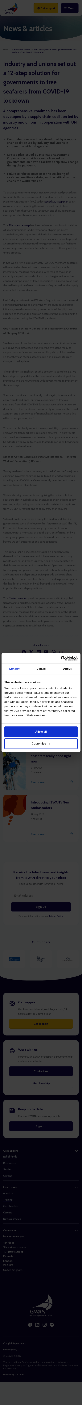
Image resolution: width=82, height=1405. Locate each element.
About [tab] (67, 668)
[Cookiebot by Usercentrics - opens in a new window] (61, 658)
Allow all (41, 731)
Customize (39, 743)
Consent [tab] (14, 668)
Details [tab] (41, 668)
